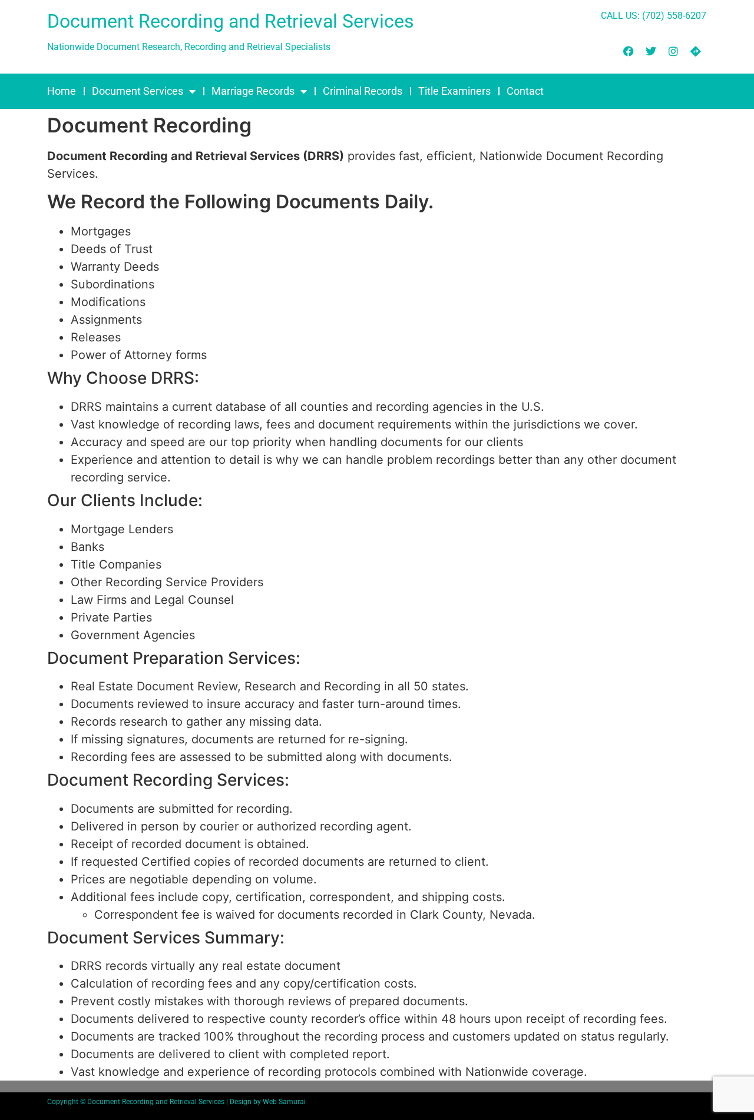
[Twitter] (651, 51)
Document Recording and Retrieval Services (230, 21)
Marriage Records (253, 91)
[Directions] (695, 51)
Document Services (137, 91)
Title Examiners (454, 91)
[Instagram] (673, 51)
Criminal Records (362, 91)
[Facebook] (628, 51)
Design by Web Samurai (268, 1102)
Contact (525, 91)
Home (61, 91)
